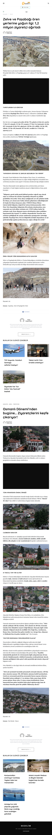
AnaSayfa (5, 404)
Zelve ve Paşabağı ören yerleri (21, 305)
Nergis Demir (9, 32)
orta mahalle (11, 721)
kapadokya (10, 305)
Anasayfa (5, 14)
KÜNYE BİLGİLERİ (26, 831)
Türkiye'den (16, 404)
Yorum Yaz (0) (25, 334)
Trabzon (17, 721)
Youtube (26, 7)
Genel (11, 14)
